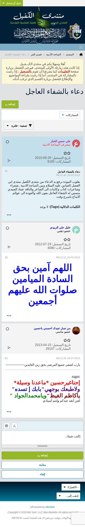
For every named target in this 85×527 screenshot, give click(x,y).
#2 (6, 257)
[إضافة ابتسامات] (6, 426)
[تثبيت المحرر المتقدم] (14, 426)
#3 (6, 358)
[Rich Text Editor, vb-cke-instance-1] (42, 438)
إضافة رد (42, 455)
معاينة (42, 464)
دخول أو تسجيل (13, 3)
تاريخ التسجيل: (61, 157)
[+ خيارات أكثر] (9, 215)
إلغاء (42, 474)
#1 (6, 171)
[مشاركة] (9, 160)
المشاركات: (63, 161)
